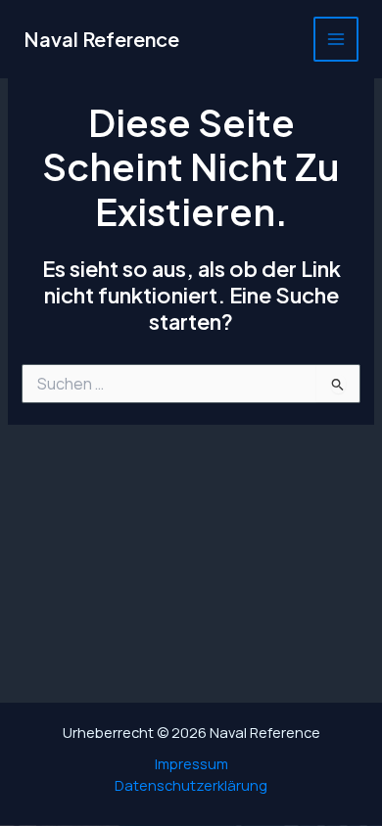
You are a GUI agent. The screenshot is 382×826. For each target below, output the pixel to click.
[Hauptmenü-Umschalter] (335, 39)
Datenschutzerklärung (191, 785)
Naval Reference (101, 38)
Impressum (191, 763)
